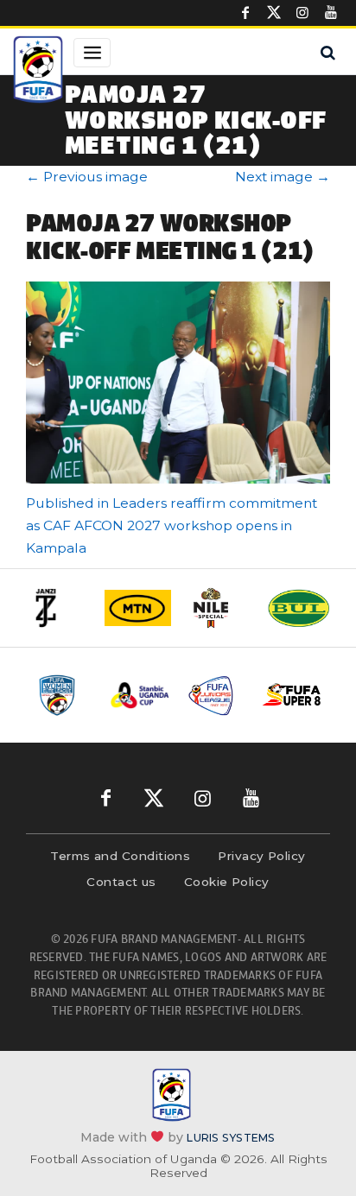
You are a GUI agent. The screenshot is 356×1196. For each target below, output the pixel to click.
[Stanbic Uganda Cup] (140, 695)
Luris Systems (231, 1136)
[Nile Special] (218, 608)
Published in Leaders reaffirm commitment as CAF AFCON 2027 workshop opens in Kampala (171, 525)
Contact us (121, 882)
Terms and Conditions (120, 856)
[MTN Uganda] (138, 608)
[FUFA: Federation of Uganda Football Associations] (38, 71)
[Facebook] (245, 12)
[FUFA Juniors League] (216, 695)
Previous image (87, 176)
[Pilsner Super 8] (292, 695)
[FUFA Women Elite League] (64, 695)
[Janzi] (57, 608)
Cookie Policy (227, 882)
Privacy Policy (261, 856)
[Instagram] (302, 12)
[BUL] (298, 607)
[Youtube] (331, 12)
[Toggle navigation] (92, 52)
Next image (282, 176)
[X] (274, 12)
